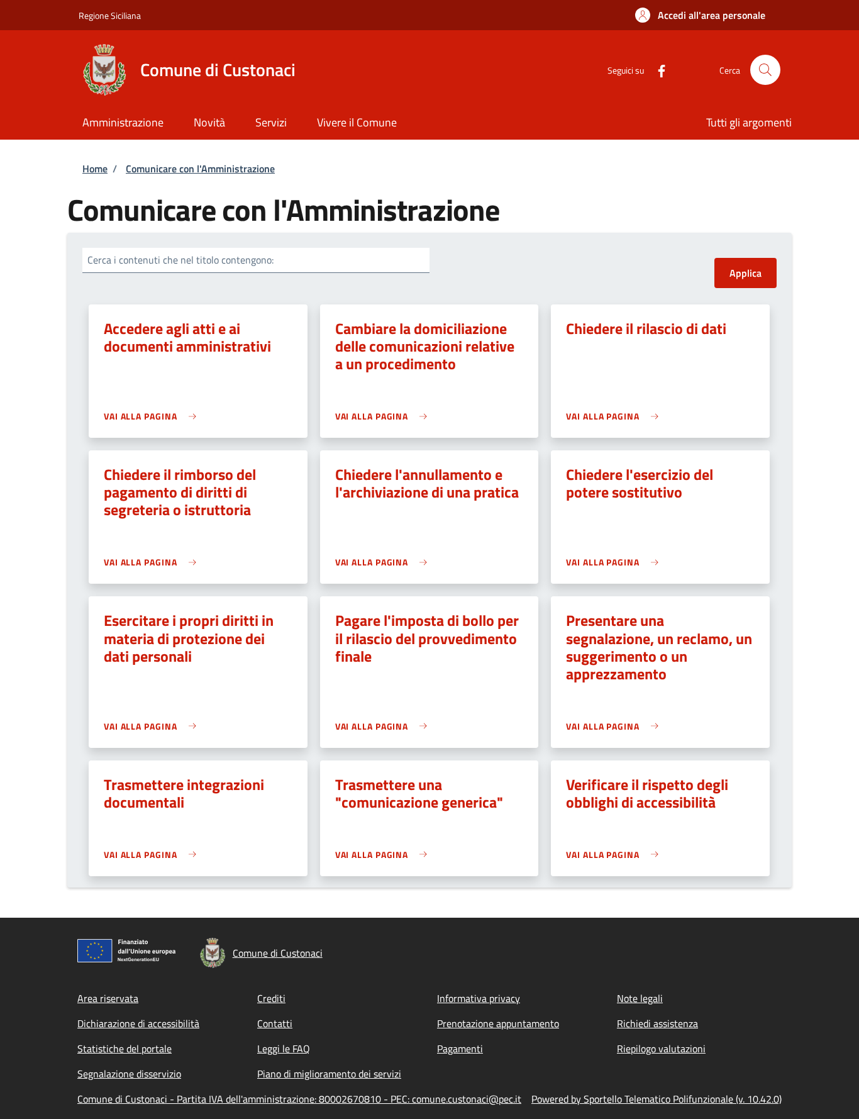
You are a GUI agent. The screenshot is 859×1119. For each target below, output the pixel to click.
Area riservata (107, 998)
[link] (153, 416)
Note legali (640, 998)
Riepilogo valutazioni (661, 1048)
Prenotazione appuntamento (498, 1023)
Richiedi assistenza (657, 1023)
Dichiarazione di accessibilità (138, 1023)
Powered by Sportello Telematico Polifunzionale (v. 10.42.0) (656, 1098)
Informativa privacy (478, 998)
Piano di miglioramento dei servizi (329, 1073)
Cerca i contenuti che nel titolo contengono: (180, 259)
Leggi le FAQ (283, 1048)
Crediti (271, 998)
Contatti (274, 1023)
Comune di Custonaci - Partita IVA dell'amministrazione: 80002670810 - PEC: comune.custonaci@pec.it (299, 1098)
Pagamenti (460, 1048)
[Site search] (765, 70)
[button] (700, 15)
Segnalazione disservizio (129, 1073)
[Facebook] (656, 69)
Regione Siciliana (110, 15)
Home (95, 168)
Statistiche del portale (124, 1048)
